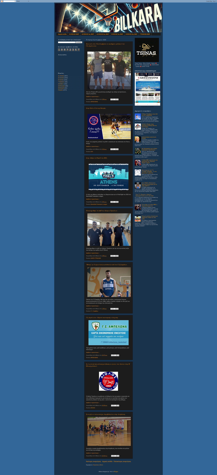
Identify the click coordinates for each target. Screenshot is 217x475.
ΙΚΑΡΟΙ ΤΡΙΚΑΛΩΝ (96, 258)
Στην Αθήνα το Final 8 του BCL (96, 158)
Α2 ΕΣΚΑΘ (61, 77)
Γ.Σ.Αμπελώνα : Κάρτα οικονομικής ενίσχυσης (102, 317)
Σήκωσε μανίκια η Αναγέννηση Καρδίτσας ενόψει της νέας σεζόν (150, 217)
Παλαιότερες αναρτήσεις (122, 461)
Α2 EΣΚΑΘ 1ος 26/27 (88, 34)
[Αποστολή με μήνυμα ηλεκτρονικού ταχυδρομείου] (111, 99)
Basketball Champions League (99, 204)
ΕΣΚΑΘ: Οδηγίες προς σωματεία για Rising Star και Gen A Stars (149, 126)
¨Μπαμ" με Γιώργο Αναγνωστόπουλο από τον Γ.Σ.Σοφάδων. (106, 265)
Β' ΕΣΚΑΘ (60, 80)
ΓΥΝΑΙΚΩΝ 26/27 (145, 34)
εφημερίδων (151, 106)
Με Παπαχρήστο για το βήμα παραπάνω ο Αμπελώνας (149, 149)
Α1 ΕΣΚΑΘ (61, 76)
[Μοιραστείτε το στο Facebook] (116, 99)
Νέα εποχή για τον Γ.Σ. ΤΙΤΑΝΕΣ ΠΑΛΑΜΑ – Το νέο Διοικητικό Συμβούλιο (149, 171)
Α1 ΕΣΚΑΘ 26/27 (74, 34)
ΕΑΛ (92, 151)
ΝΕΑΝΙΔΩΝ (61, 88)
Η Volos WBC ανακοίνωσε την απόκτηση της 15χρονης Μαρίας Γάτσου (150, 161)
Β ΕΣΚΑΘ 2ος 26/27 (131, 34)
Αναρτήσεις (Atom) (98, 465)
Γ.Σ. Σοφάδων (94, 311)
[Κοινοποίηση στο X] (114, 99)
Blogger (116, 471)
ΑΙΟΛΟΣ (93, 407)
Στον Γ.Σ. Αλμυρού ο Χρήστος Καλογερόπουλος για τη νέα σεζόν (145, 195)
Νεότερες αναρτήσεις (93, 461)
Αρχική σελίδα (62, 34)
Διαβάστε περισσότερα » (92, 96)
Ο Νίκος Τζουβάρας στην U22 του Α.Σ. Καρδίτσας (150, 114)
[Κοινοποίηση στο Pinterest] (118, 99)
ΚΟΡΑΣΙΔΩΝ (61, 86)
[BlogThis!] (113, 99)
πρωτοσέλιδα (145, 106)
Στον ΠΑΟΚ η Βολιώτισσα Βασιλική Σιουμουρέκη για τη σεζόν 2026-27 (149, 184)
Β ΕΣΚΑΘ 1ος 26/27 (117, 34)
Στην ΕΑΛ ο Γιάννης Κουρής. (96, 108)
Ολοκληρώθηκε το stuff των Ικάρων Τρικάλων (101, 211)
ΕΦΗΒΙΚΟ (60, 84)
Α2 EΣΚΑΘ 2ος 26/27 (103, 34)
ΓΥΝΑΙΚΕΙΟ (61, 82)
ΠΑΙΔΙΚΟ (60, 90)
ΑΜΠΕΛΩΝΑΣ (94, 101)
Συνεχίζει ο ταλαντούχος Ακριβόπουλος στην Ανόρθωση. (105, 414)
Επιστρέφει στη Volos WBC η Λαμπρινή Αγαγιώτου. (149, 205)
